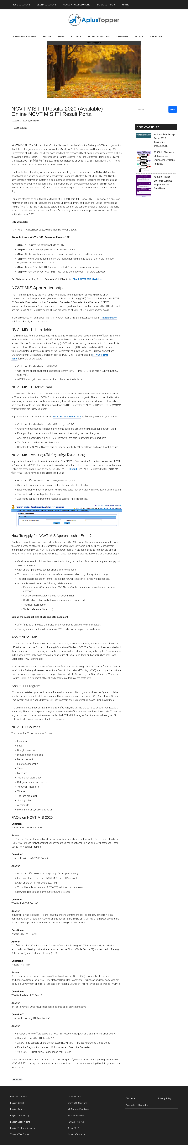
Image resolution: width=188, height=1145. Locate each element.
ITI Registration (108, 317)
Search (172, 109)
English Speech (17, 1103)
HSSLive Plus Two (76, 1122)
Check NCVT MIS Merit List (88, 279)
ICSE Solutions (74, 1096)
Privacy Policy (164, 1098)
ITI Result (72, 469)
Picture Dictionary (18, 1096)
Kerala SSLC (73, 1128)
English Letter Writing (19, 1115)
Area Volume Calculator (137, 1105)
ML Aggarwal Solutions (78, 1109)
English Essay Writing (20, 1122)
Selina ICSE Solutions (77, 1103)
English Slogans (17, 1109)
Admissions (20, 128)
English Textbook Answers (22, 1128)
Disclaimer (131, 1098)
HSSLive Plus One (76, 1115)
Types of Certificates (19, 1134)
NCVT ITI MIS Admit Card (67, 416)
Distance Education (76, 1134)
